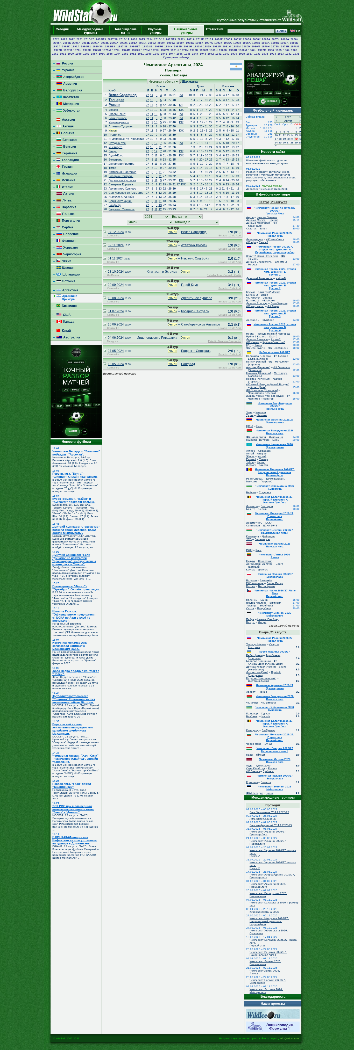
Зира (249, 412)
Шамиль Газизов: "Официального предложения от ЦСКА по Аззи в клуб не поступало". (74, 616)
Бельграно (115, 159)
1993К (294, 42)
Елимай (251, 459)
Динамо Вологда (256, 303)
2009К (238, 39)
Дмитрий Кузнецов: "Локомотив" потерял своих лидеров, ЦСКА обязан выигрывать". (76, 529)
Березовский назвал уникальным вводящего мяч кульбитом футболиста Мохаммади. (72, 729)
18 (280, 138)
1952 (133, 53)
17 (276, 138)
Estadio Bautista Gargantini (224, 341)
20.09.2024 (116, 285)
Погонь (250, 586)
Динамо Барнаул (257, 339)
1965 (278, 50)
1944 (195, 53)
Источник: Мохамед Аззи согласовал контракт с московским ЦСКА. (70, 645)
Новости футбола (76, 442)
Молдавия (70, 104)
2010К (219, 39)
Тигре (112, 167)
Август (288, 120)
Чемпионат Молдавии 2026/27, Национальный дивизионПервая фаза (275, 472)
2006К (294, 39)
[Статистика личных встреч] (104, 232)
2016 (134, 39)
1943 (203, 53)
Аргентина (69, 290)
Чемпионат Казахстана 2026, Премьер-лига (275, 445)
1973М (145, 50)
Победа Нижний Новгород (273, 333)
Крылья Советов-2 (274, 342)
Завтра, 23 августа (273, 202)
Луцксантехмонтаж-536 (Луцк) (265, 395)
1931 (296, 53)
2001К (142, 42)
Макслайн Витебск (257, 439)
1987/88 (122, 46)
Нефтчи (251, 492)
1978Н (285, 46)
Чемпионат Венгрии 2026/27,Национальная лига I (268, 953)
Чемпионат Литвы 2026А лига (274, 556)
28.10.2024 (116, 271)
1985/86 (147, 46)
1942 (211, 53)
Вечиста (266, 782)
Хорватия (70, 247)
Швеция (67, 268)
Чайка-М (281, 278)
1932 (288, 53)
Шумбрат (268, 319)
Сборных (251, 133)
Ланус (113, 151)
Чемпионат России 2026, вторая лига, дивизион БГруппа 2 (275, 285)
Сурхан (265, 713)
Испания (67, 180)
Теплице (251, 605)
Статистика (215, 31)
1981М (236, 46)
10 (155, 109)
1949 (156, 53)
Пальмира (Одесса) (258, 355)
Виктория (275, 602)
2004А (76, 42)
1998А (190, 42)
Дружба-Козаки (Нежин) (261, 666)
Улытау (263, 459)
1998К (199, 42)
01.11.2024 (116, 258)
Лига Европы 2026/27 (263, 818)
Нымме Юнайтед (268, 619)
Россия (66, 63)
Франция (67, 241)
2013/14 (159, 39)
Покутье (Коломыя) (258, 378)
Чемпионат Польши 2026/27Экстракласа (275, 575)
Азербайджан (73, 77)
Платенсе (115, 134)
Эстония (68, 281)
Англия (67, 126)
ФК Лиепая (253, 771)
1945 (187, 53)
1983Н (188, 46)
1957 (94, 53)
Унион (113, 130)
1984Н (168, 46)
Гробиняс (268, 771)
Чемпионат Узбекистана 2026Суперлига (275, 487)
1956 (102, 53)
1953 (125, 53)
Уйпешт (260, 754)
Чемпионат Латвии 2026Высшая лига (275, 545)
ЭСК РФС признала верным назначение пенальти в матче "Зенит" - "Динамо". (73, 809)
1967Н (252, 50)
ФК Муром (268, 300)
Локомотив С (254, 522)
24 (276, 142)
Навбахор (252, 716)
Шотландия (70, 274)
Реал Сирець (254, 478)
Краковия (252, 782)
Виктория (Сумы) (258, 680)
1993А (284, 42)
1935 (265, 53)
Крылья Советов (267, 217)
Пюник (263, 691)
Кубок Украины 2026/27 (274, 352)
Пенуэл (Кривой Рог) (259, 361)
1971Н (175, 50)
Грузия (66, 167)
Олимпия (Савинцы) (258, 373)
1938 (242, 53)
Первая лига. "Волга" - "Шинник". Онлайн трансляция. (74, 475)
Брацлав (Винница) (258, 661)
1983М (197, 46)
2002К (124, 42)
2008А (247, 39)
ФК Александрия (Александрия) (265, 662)
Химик (258, 345)
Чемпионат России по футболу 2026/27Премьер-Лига (274, 210)
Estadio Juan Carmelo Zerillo (224, 275)
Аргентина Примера (66, 297)
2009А (228, 39)
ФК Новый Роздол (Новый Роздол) (267, 384)
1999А (171, 42)
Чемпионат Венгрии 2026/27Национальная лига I (275, 531)
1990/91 (86, 46)
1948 (164, 53)
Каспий (262, 456)
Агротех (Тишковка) (258, 367)
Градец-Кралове (256, 602)
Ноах (259, 426)
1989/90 (98, 46)
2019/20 (89, 39)
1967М (262, 50)
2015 (142, 39)
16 (300, 135)
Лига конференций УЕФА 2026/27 (271, 825)
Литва (66, 200)
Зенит (263, 228)
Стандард (252, 730)
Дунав (268, 743)
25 (280, 142)
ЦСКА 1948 (270, 525)
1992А (56, 46)
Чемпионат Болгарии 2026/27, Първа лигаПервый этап (274, 516)
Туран (249, 415)
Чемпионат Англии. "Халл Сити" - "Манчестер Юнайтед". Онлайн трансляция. (75, 758)
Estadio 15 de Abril (229, 235)
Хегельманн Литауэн (259, 563)
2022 (72, 39)
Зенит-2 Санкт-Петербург (262, 256)
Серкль (262, 509)
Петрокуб (266, 481)
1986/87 (135, 46)
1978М (295, 46)
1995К (256, 42)
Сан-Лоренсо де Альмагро (126, 192)
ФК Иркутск (253, 297)
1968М (242, 50)
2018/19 (101, 39)
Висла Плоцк (275, 583)
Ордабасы (264, 450)
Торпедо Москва (256, 644)
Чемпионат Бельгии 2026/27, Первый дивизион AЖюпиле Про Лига (274, 499)
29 (296, 142)
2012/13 (171, 39)
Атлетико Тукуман (120, 126)
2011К (200, 39)
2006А (285, 39)
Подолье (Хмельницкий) (261, 678)
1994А (265, 42)
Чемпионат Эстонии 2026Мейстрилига (274, 614)
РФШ (249, 550)
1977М (67, 50)
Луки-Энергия (279, 303)
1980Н (246, 46)
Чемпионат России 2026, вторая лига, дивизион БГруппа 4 (275, 327)
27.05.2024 (116, 351)
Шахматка (190, 81)
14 (151, 95)
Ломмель (252, 506)
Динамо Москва (256, 220)
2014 (149, 39)
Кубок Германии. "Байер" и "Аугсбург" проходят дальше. (73, 500)
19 (284, 138)
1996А (228, 42)
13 (151, 100)
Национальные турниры (185, 31)
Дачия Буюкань (275, 478)
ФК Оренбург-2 (255, 347)
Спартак (251, 228)
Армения (69, 83)
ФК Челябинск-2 (278, 347)
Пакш (249, 754)
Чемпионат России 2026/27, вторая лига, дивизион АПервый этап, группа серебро (274, 249)
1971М (184, 50)
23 (300, 138)
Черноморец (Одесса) (262, 393)
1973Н (136, 50)
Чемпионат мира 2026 (273, 188)
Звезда (267, 297)
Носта (250, 333)
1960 (71, 53)
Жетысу (251, 465)
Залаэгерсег (262, 539)
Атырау (261, 453)
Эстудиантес (117, 142)
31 (276, 146)
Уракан (113, 109)
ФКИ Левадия (254, 793)
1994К (275, 42)
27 (147, 95)
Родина (273, 220)
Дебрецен (268, 536)
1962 (55, 53)
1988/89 (110, 46)
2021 (79, 39)
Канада (68, 321)
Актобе (250, 450)
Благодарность (273, 996)
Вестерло (267, 506)
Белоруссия (72, 90)
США (66, 315)
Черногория (71, 254)
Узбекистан (71, 110)
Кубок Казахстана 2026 (264, 911)
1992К (66, 46)
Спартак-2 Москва (269, 292)
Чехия (65, 261)
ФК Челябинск (275, 239)
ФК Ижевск (252, 342)
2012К (181, 39)
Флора (262, 622)
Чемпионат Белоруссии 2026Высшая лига (275, 432)
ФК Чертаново (255, 306)
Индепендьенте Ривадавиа (126, 138)
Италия (66, 187)
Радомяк (251, 580)
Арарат (251, 691)
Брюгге (250, 509)
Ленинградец (254, 239)
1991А (75, 46)
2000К (161, 42)
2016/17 (124, 39)
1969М (223, 50)
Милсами (252, 481)
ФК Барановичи (256, 437)
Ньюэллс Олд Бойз (121, 196)
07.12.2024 (116, 232)
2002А (114, 42)
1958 (86, 53)
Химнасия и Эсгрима (122, 171)
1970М (204, 50)
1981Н (227, 46)
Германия (69, 153)
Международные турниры (90, 31)
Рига (258, 550)
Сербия (66, 227)
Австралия (71, 337)
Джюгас (263, 569)
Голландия (69, 160)
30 (300, 142)
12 (151, 109)
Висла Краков (266, 586)
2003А (95, 42)
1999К (180, 42)
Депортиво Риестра (121, 163)
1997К (218, 42)
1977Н (58, 50)
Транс (269, 793)
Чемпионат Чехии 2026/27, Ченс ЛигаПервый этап (275, 593)
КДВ (248, 345)
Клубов (250, 130)
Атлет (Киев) (258, 387)
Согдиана (265, 492)
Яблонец (251, 599)
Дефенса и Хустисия (122, 180)
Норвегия (68, 207)
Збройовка (266, 605)
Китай (65, 330)
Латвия (68, 193)
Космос (250, 292)
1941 (218, 53)
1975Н (97, 50)
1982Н (207, 46)
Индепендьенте (119, 122)
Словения (70, 234)
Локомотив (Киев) (257, 672)
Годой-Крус (116, 155)
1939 (234, 53)
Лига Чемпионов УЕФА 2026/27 (269, 812)
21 (292, 138)
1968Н (233, 50)
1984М (178, 46)
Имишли (261, 412)
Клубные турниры (155, 31)
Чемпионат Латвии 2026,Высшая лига (265, 963)
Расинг (114, 105)
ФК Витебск (268, 702)
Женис (250, 456)
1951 (141, 53)
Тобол (250, 462)
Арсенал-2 (252, 319)
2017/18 (113, 39)
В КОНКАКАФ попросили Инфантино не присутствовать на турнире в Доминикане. (74, 840)
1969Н (213, 50)
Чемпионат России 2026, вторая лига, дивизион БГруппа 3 (275, 313)
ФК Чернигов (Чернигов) (269, 397)
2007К (275, 39)
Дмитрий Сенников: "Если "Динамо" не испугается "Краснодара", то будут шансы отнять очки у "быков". (74, 559)
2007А (266, 39)
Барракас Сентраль (121, 209)
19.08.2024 (116, 298)
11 (151, 113)
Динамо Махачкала (258, 222)
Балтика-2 (252, 300)
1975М (106, 50)
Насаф (265, 716)
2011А (191, 39)
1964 (286, 50)
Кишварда (252, 536)
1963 (294, 50)
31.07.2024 (116, 311)
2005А (57, 42)
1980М (256, 46)
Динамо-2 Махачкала (259, 278)
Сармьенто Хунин (120, 200)
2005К (67, 42)
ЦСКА (249, 426)
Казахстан (70, 97)
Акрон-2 (276, 339)
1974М (126, 50)
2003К (105, 42)
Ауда (249, 765)
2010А (209, 39)
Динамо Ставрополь (259, 261)
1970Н (194, 50)
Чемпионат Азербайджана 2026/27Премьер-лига (275, 406)
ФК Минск (252, 702)
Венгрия (69, 146)
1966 (271, 50)
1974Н (116, 50)
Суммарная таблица (176, 57)
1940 (226, 53)
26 (284, 142)
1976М (87, 50)
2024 (56, 39)
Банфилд (115, 205)
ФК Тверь (273, 306)
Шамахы (262, 415)
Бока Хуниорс (118, 118)
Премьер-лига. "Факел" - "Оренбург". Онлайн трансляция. (76, 588)
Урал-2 (273, 336)
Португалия (70, 220)
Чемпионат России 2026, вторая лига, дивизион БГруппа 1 (275, 271)
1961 (63, 53)
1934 (273, 53)
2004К (86, 42)
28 (292, 142)
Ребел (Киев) (254, 655)
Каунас (250, 569)
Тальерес (116, 100)
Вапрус (250, 622)
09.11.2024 (116, 245)
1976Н (77, 50)
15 (296, 135)
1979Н (265, 46)
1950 (148, 53)
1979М (275, 46)
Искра (264, 294)
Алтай (250, 453)
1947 (172, 53)
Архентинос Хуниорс (122, 188)
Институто (115, 147)
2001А (133, 42)
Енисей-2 (252, 294)
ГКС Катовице (255, 583)
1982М (217, 46)
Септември (253, 525)
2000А (152, 42)
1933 (281, 53)
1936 (257, 53)
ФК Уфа (251, 242)
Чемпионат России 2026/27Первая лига (275, 234)
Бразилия (68, 306)
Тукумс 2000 (263, 765)
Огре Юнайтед (255, 768)
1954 (117, 53)
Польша (68, 214)
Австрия (67, 119)
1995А (247, 42)
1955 (110, 53)
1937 (249, 53)
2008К (256, 39)
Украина (67, 70)
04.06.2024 (116, 337)
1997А (209, 42)
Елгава (272, 768)
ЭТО (249, 539)
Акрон (250, 217)
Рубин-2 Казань (256, 336)
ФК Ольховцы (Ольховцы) (262, 390)
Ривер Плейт (117, 113)
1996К (237, 42)
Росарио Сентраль (121, 176)
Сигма (250, 608)
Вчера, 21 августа (273, 632)
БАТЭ (275, 439)
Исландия (68, 173)
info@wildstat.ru (289, 1038)
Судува (250, 561)
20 (288, 138)
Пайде (250, 619)
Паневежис (265, 561)
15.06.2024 (116, 324)
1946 (179, 53)
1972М (165, 50)
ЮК (181, 109)
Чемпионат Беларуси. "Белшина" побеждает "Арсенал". (76, 453)
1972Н (155, 50)
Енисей (263, 242)
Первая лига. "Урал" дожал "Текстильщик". (71, 785)
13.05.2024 (116, 364)
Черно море (253, 743)
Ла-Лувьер (268, 730)
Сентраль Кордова (121, 184)
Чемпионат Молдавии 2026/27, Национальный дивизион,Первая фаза (269, 921)
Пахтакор (252, 713)
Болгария (69, 140)
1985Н (159, 46)
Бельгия (67, 133)
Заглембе (266, 580)
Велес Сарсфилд (123, 95)
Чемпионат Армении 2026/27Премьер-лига (274, 421)
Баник (264, 599)
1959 (78, 53)
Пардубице (264, 608)
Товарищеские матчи (126, 31)
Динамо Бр (276, 437)
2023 (64, 39)
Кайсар (263, 465)
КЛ (181, 95)
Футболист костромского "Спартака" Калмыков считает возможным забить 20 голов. (73, 699)
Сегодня (62, 31)
